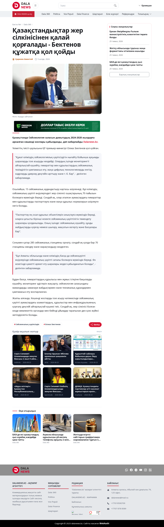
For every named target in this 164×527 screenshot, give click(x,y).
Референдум (128, 14)
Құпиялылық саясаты (82, 506)
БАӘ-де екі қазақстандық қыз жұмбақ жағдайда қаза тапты (25, 437)
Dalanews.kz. (90, 141)
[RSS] (150, 470)
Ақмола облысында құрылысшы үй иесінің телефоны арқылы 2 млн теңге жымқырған (56, 437)
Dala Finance (83, 14)
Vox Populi (68, 14)
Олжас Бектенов (52, 324)
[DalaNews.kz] (21, 470)
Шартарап (98, 14)
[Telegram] (136, 470)
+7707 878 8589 (118, 508)
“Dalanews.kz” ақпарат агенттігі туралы (86, 491)
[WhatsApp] (126, 470)
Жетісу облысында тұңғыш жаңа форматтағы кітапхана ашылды (127, 49)
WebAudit (104, 523)
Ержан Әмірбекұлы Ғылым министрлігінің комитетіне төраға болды (128, 34)
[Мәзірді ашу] (35, 5)
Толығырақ (143, 14)
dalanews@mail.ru (119, 497)
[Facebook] (131, 470)
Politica (56, 14)
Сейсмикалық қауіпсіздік (27, 324)
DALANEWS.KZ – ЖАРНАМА (84, 497)
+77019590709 (118, 503)
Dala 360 (46, 14)
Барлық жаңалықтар (129, 74)
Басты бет (16, 24)
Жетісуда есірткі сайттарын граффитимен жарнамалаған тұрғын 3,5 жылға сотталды (86, 437)
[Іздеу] (115, 5)
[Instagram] (145, 470)
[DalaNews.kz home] (21, 5)
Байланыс (76, 502)
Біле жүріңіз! (112, 14)
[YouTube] (140, 470)
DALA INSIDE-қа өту (24, 14)
